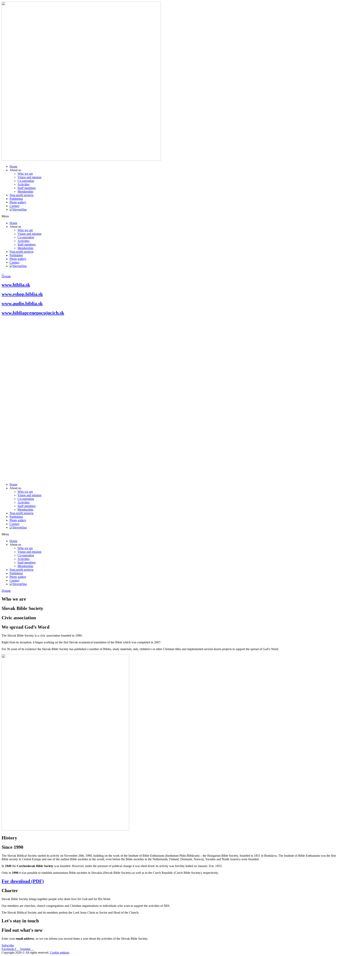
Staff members (27, 188)
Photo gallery (18, 202)
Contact (14, 206)
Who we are (25, 173)
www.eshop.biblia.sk (22, 294)
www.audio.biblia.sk (22, 303)
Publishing (16, 198)
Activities (23, 184)
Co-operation (26, 180)
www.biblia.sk (16, 284)
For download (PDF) (23, 881)
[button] (172, 216)
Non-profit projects (21, 195)
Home (13, 166)
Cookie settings (59, 952)
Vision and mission (29, 177)
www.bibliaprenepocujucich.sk (33, 312)
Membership (25, 191)
